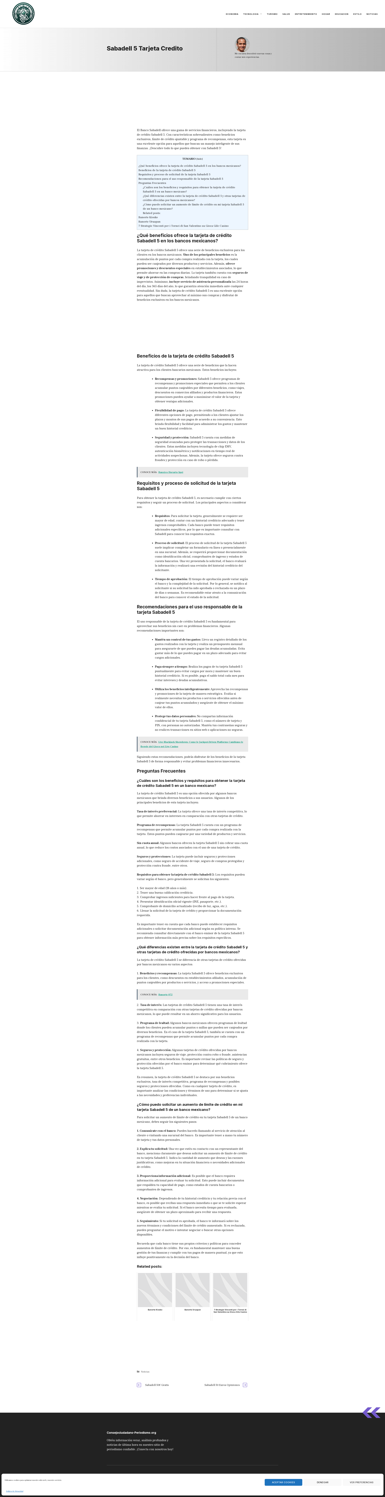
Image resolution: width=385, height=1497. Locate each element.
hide (199, 159)
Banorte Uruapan (149, 221)
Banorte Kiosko (148, 217)
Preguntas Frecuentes (152, 183)
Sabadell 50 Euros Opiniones (222, 1385)
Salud (286, 14)
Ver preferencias (362, 1482)
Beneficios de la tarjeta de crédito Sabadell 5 (167, 170)
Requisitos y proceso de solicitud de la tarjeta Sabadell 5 (174, 174)
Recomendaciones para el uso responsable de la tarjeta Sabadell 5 (181, 179)
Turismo (272, 14)
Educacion (341, 14)
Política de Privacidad (14, 1491)
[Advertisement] (192, 94)
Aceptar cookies (283, 1482)
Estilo (357, 14)
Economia (232, 14)
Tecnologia (251, 14)
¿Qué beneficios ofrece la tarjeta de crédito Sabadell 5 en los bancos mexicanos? (190, 166)
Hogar (326, 14)
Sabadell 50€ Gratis (157, 1385)
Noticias (372, 14)
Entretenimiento (306, 14)
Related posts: (152, 213)
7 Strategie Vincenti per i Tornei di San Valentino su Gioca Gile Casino (184, 226)
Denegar (322, 1482)
